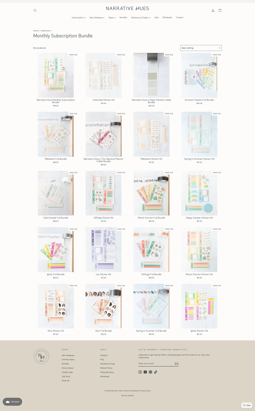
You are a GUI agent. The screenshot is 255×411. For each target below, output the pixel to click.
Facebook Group (107, 364)
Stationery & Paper (139, 18)
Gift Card (66, 376)
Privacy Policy (145, 391)
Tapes (111, 18)
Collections (45, 31)
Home (35, 31)
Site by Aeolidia (127, 395)
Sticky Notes (67, 368)
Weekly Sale (67, 372)
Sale (156, 18)
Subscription (78, 18)
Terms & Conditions (131, 391)
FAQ (102, 359)
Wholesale (167, 18)
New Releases (96, 18)
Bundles (123, 18)
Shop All (65, 380)
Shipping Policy (107, 372)
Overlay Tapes (68, 359)
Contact (179, 18)
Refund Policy (106, 368)
